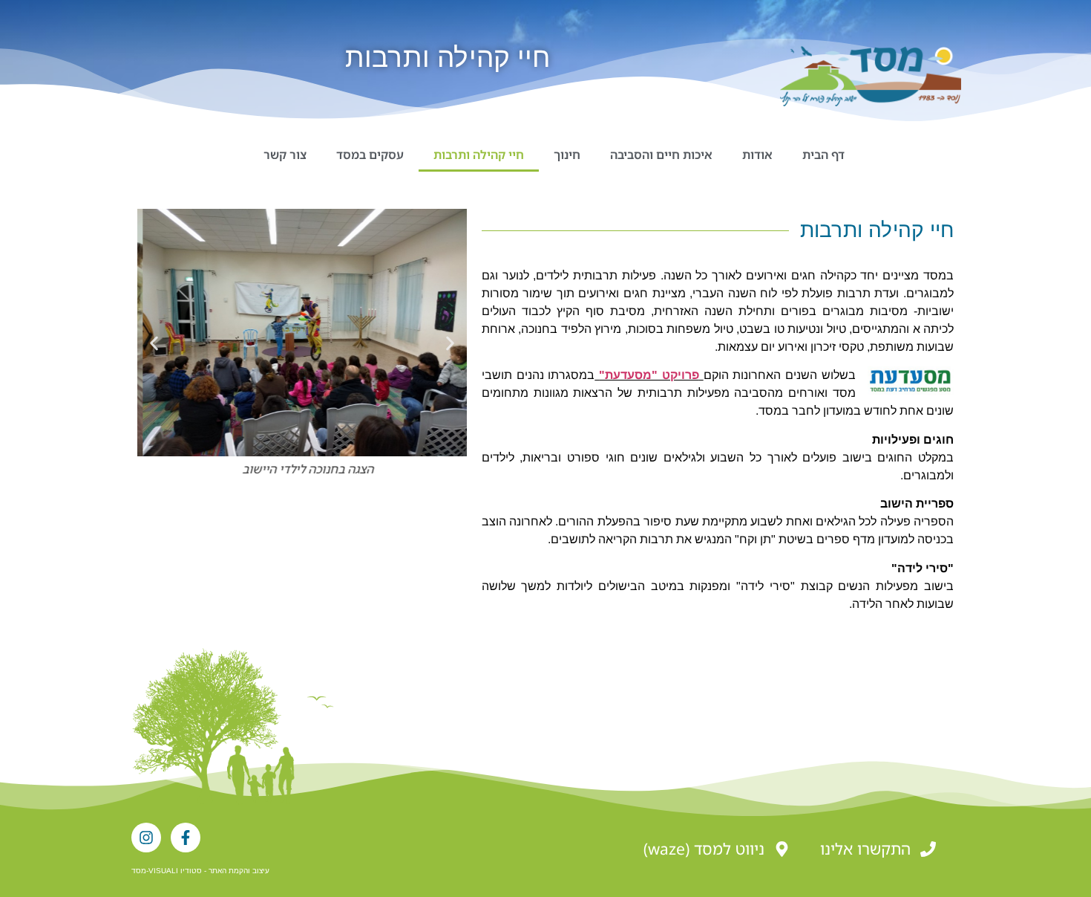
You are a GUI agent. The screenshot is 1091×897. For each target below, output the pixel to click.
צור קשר (285, 154)
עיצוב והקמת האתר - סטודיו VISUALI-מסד (200, 871)
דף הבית (823, 154)
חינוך (567, 154)
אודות (757, 154)
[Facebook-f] (185, 837)
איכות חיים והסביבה (661, 154)
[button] (154, 343)
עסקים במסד (370, 154)
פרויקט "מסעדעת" (649, 375)
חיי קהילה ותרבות (478, 154)
